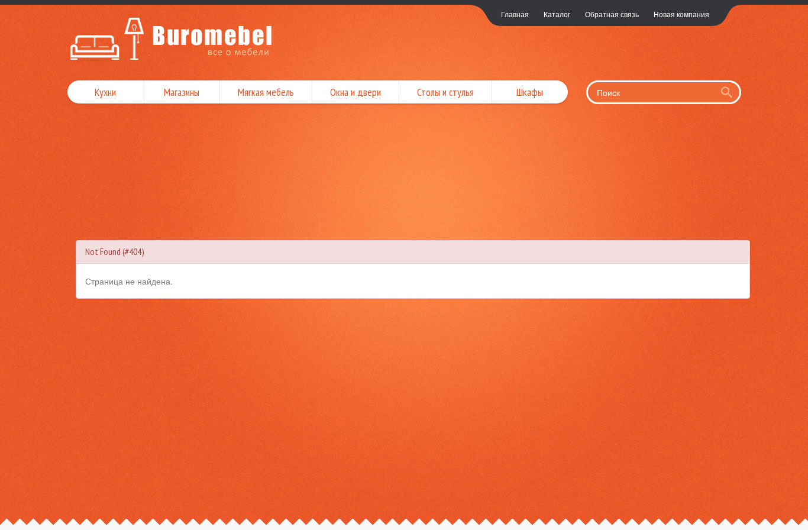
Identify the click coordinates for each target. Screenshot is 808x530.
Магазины (181, 92)
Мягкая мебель (266, 92)
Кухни (105, 92)
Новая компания (681, 14)
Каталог (557, 14)
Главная (515, 14)
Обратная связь (612, 14)
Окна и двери (355, 92)
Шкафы (529, 92)
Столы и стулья (445, 92)
